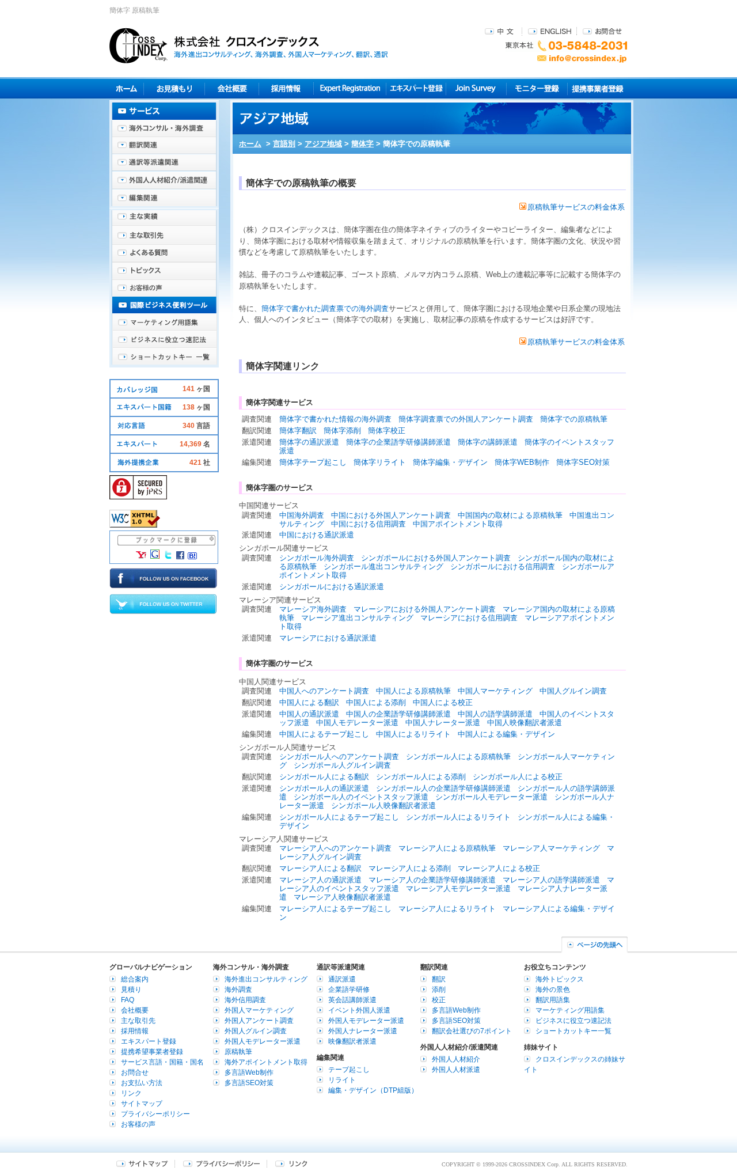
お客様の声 (164, 288)
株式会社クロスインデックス (248, 45)
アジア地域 (323, 143)
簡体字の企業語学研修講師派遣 (398, 442)
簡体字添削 (342, 430)
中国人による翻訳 (309, 702)
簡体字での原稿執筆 (573, 419)
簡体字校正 (386, 430)
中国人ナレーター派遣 (442, 722)
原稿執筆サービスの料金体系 (576, 207)
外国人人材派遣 (456, 1070)
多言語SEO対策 (249, 1083)
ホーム (250, 143)
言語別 (284, 143)
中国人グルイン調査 (573, 691)
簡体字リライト (380, 462)
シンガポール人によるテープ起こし (339, 817)
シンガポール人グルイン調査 (342, 765)
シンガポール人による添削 (421, 776)
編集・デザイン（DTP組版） (373, 1090)
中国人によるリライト (413, 734)
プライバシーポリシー (155, 1114)
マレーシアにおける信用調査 (469, 617)
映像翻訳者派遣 (352, 1041)
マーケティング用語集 (164, 322)
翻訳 (439, 979)
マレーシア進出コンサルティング (357, 617)
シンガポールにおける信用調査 (502, 566)
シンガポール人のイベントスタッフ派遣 (361, 797)
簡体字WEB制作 (522, 462)
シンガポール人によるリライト (458, 817)
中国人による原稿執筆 (413, 691)
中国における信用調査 (368, 524)
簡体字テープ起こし (313, 462)
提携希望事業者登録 (152, 1052)
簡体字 (362, 143)
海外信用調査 (245, 1000)
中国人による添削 (376, 702)
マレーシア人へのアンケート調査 (335, 848)
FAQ (127, 1000)
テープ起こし (349, 1070)
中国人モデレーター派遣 (357, 722)
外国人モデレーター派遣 (263, 1041)
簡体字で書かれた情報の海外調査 (335, 419)
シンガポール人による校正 (518, 776)
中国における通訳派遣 (316, 534)
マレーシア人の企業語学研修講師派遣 (432, 879)
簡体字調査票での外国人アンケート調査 (465, 419)
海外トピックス (164, 270)
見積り (174, 88)
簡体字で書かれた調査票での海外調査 (325, 308)
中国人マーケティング (495, 691)
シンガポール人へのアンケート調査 (339, 756)
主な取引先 (164, 236)
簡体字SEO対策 (583, 462)
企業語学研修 (349, 990)
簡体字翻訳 (298, 430)
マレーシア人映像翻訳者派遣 (342, 897)
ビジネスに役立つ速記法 (164, 339)
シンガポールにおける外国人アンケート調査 (436, 558)
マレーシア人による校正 (499, 868)
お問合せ (602, 31)
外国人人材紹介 (456, 1059)
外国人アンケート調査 (259, 1021)
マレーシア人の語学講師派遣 (551, 879)
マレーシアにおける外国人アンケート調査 (425, 609)
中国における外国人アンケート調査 (391, 515)
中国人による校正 (443, 702)
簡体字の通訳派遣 (309, 442)
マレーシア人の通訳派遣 (320, 879)
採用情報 (286, 88)
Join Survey (476, 88)
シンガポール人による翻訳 (324, 776)
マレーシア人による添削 (409, 868)
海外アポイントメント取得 (266, 1062)
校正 (439, 1000)
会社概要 (231, 88)
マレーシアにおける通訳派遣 (328, 638)
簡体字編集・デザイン (450, 462)
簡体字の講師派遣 (488, 442)
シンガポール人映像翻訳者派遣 (383, 805)
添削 (439, 990)
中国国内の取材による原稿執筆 (510, 515)
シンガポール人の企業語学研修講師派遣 (443, 788)
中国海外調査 (301, 515)
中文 (500, 31)
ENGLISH (549, 31)
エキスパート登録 (416, 88)
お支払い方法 (141, 1083)
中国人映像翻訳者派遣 (524, 722)
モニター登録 (537, 88)
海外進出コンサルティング (266, 979)
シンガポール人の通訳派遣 (324, 788)
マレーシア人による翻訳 (320, 868)
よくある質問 (164, 253)
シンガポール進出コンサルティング (383, 566)
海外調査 (238, 990)
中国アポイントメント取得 (458, 524)
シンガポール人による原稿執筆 (458, 756)
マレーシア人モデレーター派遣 (458, 888)
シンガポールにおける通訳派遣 (331, 586)
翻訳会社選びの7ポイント (472, 1031)
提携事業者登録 (597, 88)
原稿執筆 (238, 1052)
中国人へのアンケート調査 (324, 691)
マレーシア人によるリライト (447, 908)
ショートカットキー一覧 (164, 357)
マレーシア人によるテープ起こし (335, 908)
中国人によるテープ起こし (324, 734)
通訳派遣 (342, 979)
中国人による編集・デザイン (506, 734)
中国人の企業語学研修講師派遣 (398, 714)
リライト (342, 1080)
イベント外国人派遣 (359, 1010)
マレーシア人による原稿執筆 (447, 848)
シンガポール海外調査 (316, 558)
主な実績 (164, 219)
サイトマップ (141, 1104)
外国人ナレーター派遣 (362, 1031)
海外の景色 (552, 990)
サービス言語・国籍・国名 (162, 1062)
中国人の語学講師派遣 (495, 714)
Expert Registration (350, 88)
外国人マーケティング (259, 1010)
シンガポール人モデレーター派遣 (491, 797)
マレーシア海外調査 (313, 609)
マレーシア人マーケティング (551, 848)
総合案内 (135, 979)
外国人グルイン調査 (256, 1031)
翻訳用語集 (552, 1000)
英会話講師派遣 (352, 1000)
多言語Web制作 (249, 1072)
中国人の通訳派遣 (309, 714)
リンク (131, 1093)
